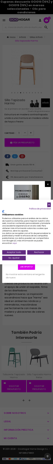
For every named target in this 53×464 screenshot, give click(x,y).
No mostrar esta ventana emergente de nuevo (25, 276)
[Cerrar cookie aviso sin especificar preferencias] (49, 204)
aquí (14, 243)
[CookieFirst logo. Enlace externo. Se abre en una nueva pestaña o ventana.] (3, 211)
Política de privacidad (40, 208)
